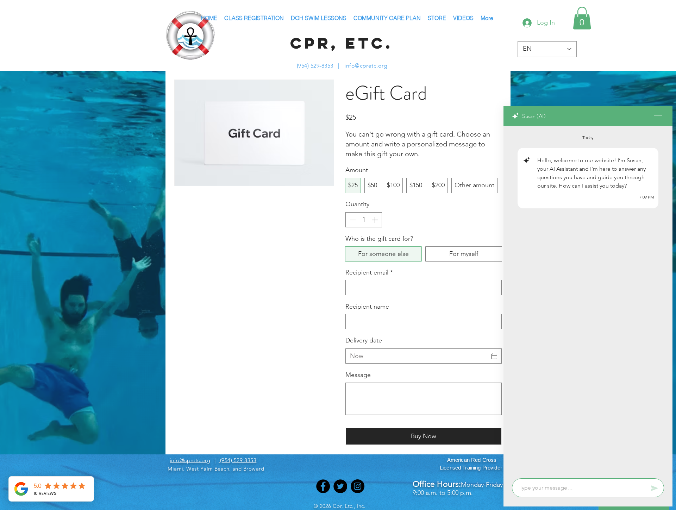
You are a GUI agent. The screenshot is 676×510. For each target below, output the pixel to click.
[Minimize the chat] (658, 116)
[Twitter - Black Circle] (340, 486)
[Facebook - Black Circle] (323, 486)
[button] (582, 18)
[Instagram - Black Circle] (357, 486)
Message (358, 375)
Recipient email (369, 272)
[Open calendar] (494, 356)
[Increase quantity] (375, 220)
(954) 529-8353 (315, 65)
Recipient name (367, 306)
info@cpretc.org (365, 65)
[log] (587, 300)
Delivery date (363, 340)
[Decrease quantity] (351, 220)
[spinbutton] (363, 220)
